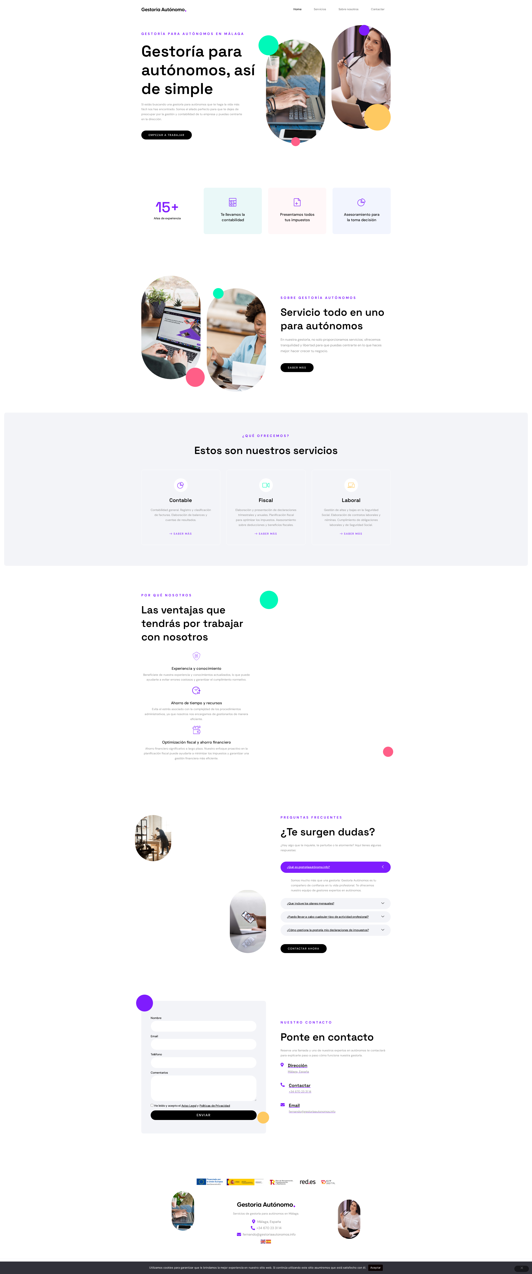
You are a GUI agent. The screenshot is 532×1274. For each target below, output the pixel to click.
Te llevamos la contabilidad (233, 217)
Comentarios (159, 1072)
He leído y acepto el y (192, 1106)
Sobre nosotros (348, 9)
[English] (263, 1241)
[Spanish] (268, 1241)
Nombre (156, 1018)
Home (297, 9)
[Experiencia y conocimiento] (196, 656)
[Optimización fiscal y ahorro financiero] (196, 730)
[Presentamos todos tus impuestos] (297, 202)
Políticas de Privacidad (215, 1106)
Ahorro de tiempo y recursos (196, 703)
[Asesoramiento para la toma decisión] (361, 202)
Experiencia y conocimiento (196, 668)
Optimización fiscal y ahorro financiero (196, 742)
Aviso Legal (188, 1106)
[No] (521, 1269)
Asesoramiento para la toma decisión (361, 217)
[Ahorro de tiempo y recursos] (196, 690)
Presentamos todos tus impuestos (297, 217)
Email (154, 1036)
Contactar (377, 9)
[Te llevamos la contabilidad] (233, 202)
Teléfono (156, 1054)
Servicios (320, 9)
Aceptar (375, 1267)
